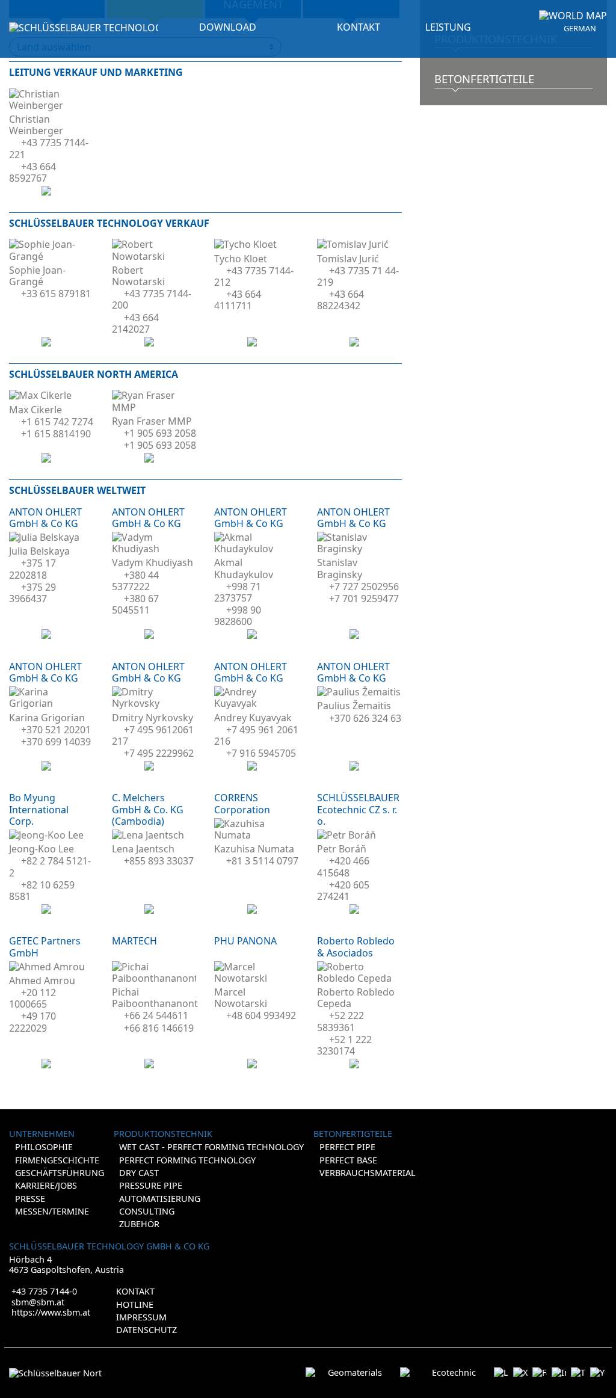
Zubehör (139, 1224)
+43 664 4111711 (237, 300)
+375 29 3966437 (32, 592)
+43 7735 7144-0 (44, 1291)
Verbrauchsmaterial (367, 1172)
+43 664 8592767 (32, 172)
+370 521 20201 (56, 729)
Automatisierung (159, 1198)
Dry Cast (139, 1172)
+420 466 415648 (343, 866)
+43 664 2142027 (135, 323)
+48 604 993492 (261, 1015)
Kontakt (135, 1291)
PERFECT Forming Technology (187, 1160)
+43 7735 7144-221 (48, 148)
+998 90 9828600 (237, 615)
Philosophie (44, 1147)
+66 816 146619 (159, 1028)
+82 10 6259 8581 (42, 890)
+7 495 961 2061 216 (256, 735)
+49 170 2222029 (32, 1021)
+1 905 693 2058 (160, 433)
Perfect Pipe (347, 1147)
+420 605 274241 (343, 890)
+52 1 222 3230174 (344, 1045)
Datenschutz (146, 1329)
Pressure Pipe (150, 1185)
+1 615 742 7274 (57, 421)
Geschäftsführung (59, 1172)
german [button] (580, 28)
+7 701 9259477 (364, 598)
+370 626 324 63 (365, 718)
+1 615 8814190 (56, 433)
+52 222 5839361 (340, 1021)
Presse (30, 1198)
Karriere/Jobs (46, 1185)
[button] (573, 16)
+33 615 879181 (56, 293)
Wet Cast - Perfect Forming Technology (211, 1147)
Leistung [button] (448, 27)
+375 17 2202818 (32, 568)
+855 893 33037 (159, 860)
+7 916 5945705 (261, 753)
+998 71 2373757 (237, 592)
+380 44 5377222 (135, 580)
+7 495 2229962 (159, 753)
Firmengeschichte (57, 1160)
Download (227, 27)
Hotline (134, 1304)
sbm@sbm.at (37, 1302)
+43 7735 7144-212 (254, 276)
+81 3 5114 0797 (262, 860)
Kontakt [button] (358, 27)
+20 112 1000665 (32, 998)
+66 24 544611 (156, 1015)
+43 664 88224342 (340, 300)
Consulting (146, 1211)
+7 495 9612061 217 (153, 735)
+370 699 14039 (56, 741)
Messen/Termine (52, 1211)
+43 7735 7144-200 (151, 299)
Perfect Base (348, 1160)
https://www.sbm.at (50, 1312)
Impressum (141, 1317)
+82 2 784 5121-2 (50, 866)
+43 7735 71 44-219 (358, 276)
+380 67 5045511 (135, 604)
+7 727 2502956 (364, 586)
